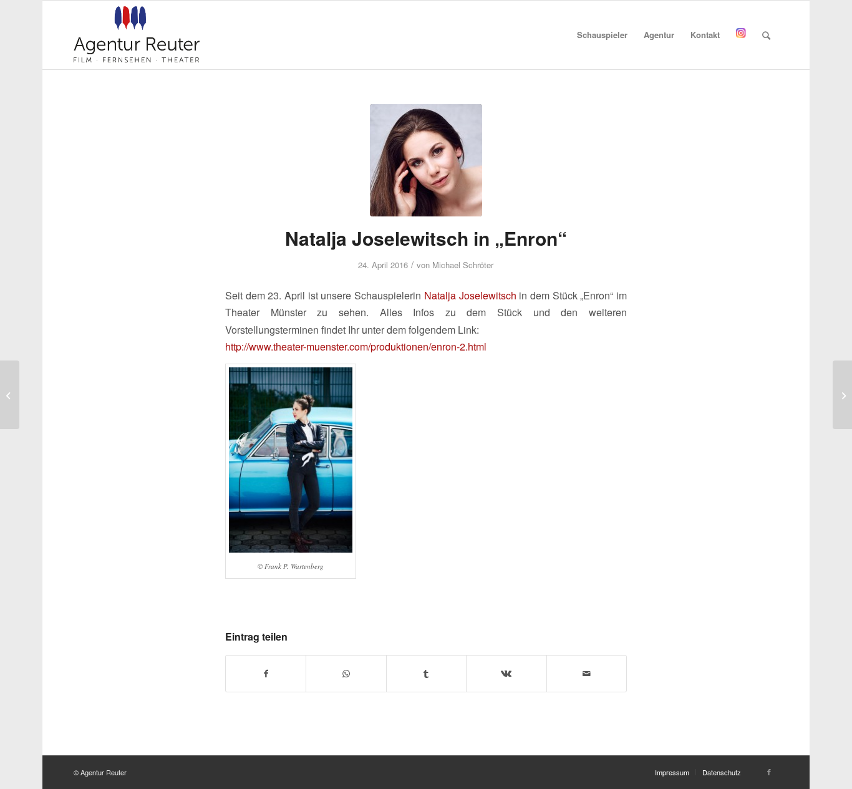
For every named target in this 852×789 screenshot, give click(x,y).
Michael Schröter (462, 265)
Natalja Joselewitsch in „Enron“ (426, 238)
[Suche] (766, 35)
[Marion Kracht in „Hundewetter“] (842, 395)
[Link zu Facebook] (769, 771)
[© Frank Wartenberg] (426, 160)
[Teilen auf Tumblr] (426, 674)
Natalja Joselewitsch (470, 295)
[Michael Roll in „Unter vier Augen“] (9, 395)
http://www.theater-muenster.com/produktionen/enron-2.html (356, 346)
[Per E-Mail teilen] (586, 674)
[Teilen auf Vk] (506, 674)
